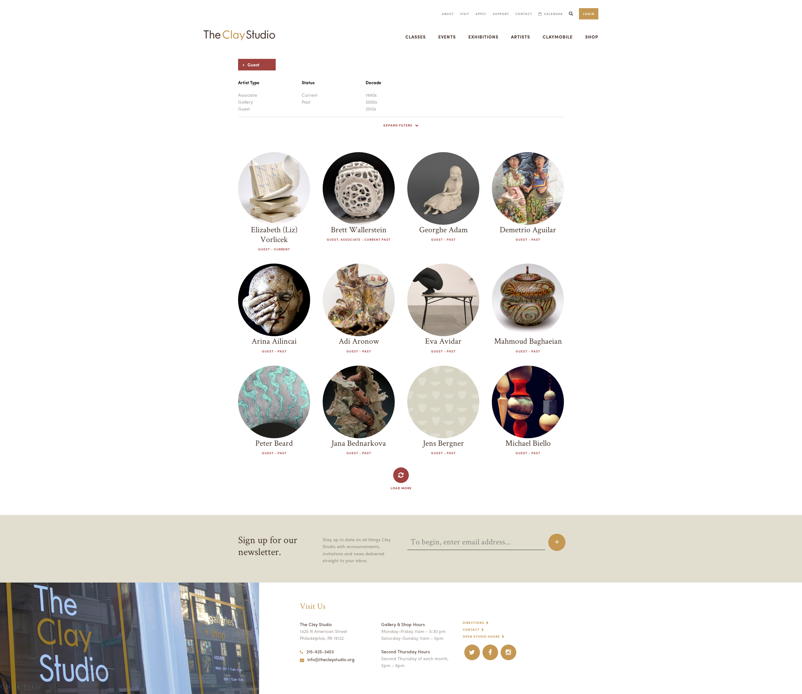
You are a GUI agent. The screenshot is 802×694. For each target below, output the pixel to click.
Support (501, 14)
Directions (473, 623)
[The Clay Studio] (239, 29)
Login (588, 14)
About (448, 14)
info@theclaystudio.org (331, 659)
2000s (371, 102)
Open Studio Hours (481, 636)
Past (306, 102)
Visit (464, 14)
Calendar (553, 14)
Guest (244, 108)
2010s (371, 108)
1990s (371, 95)
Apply (481, 14)
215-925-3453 (320, 651)
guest (248, 64)
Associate (247, 95)
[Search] (571, 13)
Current (310, 95)
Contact (523, 14)
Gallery (245, 102)
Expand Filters (397, 125)
